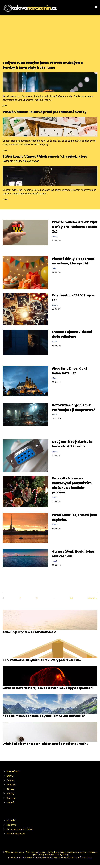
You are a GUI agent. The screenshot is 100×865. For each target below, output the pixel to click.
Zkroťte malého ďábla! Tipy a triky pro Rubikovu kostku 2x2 (74, 227)
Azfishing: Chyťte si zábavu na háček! (29, 632)
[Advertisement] (50, 41)
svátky (5, 150)
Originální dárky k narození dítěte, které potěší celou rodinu (45, 744)
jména (5, 106)
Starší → (92, 598)
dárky (54, 268)
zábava (54, 236)
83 (71, 598)
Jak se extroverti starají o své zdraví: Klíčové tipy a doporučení (48, 688)
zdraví (54, 341)
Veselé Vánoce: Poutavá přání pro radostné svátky (44, 112)
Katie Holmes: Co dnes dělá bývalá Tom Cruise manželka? (44, 716)
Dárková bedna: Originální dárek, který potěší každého (42, 660)
